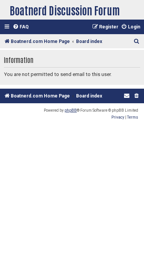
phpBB (71, 110)
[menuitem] (21, 27)
